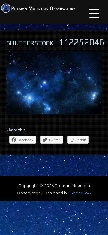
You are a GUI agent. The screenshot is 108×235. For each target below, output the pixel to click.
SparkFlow (80, 193)
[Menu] (94, 14)
